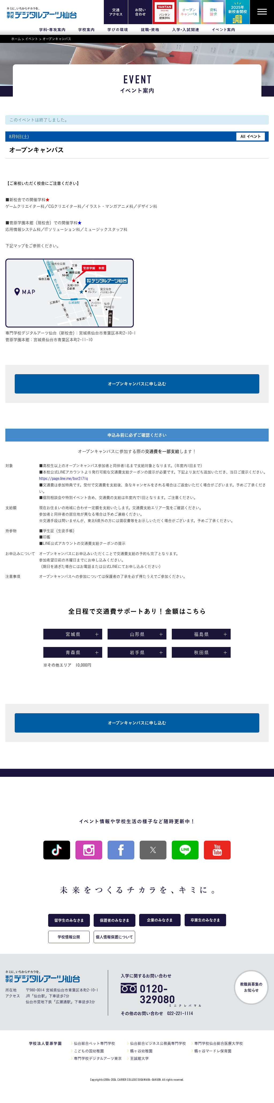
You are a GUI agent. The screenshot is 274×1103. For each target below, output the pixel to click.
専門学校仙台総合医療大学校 (218, 1043)
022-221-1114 (180, 1013)
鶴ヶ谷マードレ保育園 (212, 1051)
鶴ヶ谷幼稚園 (141, 1051)
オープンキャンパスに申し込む (137, 384)
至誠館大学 (139, 1058)
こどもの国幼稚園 (89, 1051)
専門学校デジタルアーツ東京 (98, 1058)
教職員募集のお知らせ (251, 987)
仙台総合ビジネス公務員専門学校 (158, 1043)
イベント (31, 39)
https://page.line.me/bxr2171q (63, 478)
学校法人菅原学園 (45, 1043)
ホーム (16, 39)
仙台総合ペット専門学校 (94, 1043)
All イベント (251, 136)
